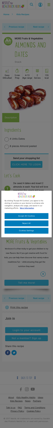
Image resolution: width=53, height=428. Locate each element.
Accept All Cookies (26, 216)
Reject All (26, 223)
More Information (27, 208)
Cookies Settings (26, 231)
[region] (26, 214)
